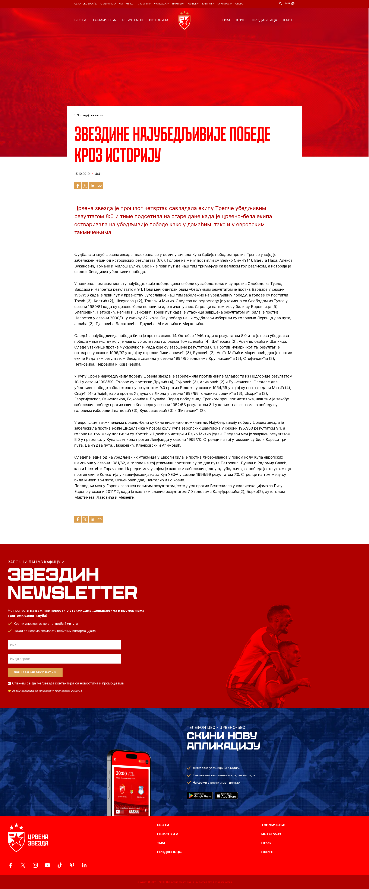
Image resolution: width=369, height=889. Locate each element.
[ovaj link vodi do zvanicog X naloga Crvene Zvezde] (23, 865)
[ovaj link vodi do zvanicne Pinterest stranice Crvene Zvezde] (72, 865)
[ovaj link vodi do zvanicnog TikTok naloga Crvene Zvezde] (60, 865)
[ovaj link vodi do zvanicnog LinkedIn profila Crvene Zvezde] (84, 865)
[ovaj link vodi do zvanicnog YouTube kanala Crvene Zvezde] (47, 865)
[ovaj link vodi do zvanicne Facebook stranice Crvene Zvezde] (11, 865)
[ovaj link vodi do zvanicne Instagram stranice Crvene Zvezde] (35, 865)
